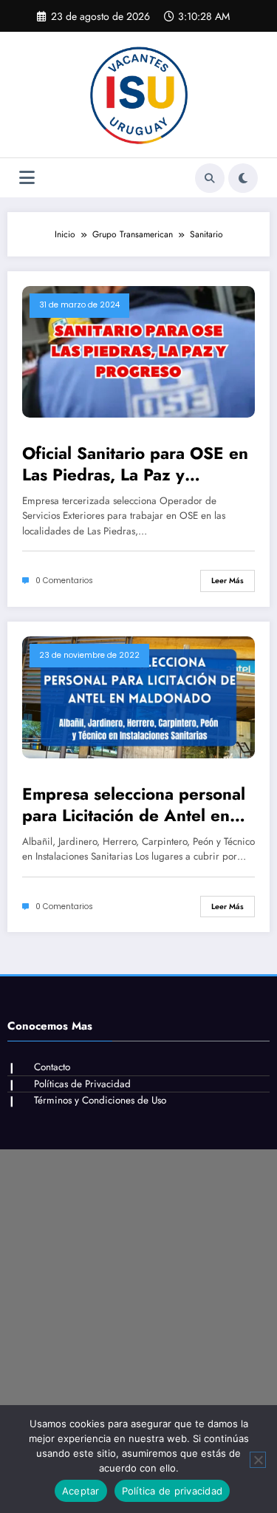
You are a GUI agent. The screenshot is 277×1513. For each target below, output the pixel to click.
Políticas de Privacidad (82, 1084)
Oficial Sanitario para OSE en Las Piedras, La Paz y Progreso (135, 464)
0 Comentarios (64, 580)
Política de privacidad (172, 1491)
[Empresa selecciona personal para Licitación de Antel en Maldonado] (138, 696)
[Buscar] (210, 178)
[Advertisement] (138, 1288)
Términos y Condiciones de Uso (100, 1100)
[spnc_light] (243, 178)
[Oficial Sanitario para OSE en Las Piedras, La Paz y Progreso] (138, 351)
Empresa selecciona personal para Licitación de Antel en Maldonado (133, 805)
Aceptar (81, 1491)
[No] (258, 1460)
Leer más (227, 580)
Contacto (52, 1067)
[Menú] (27, 178)
